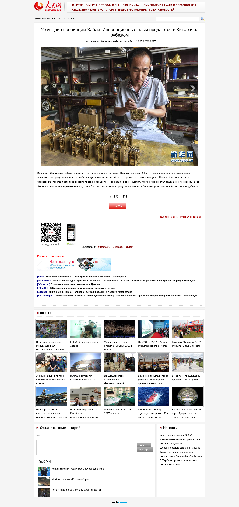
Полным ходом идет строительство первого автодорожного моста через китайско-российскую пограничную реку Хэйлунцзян (123, 280)
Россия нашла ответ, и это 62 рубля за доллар (76, 489)
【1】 (109, 196)
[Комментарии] (45, 295)
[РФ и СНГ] (43, 288)
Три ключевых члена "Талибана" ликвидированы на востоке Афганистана (89, 292)
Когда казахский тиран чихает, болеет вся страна (78, 468)
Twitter (129, 247)
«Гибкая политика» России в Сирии (70, 479)
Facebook (118, 247)
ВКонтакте (104, 247)
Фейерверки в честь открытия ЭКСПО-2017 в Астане (118, 346)
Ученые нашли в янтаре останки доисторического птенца (50, 379)
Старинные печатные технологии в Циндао (75, 284)
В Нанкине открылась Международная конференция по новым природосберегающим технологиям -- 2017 (50, 349)
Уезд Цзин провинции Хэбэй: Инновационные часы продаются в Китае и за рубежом (180, 439)
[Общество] (43, 284)
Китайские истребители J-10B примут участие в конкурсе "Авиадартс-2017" (88, 276)
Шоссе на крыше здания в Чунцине (180, 447)
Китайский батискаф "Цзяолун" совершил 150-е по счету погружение (153, 413)
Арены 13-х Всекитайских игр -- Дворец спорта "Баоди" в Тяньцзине (186, 413)
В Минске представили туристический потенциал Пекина (82, 288)
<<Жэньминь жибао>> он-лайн (114, 41)
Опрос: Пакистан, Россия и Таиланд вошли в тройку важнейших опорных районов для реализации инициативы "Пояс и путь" (127, 295)
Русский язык (40, 19)
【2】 (116, 196)
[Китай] (41, 276)
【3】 (124, 196)
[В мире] (42, 292)
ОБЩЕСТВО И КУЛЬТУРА (62, 19)
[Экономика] (44, 280)
